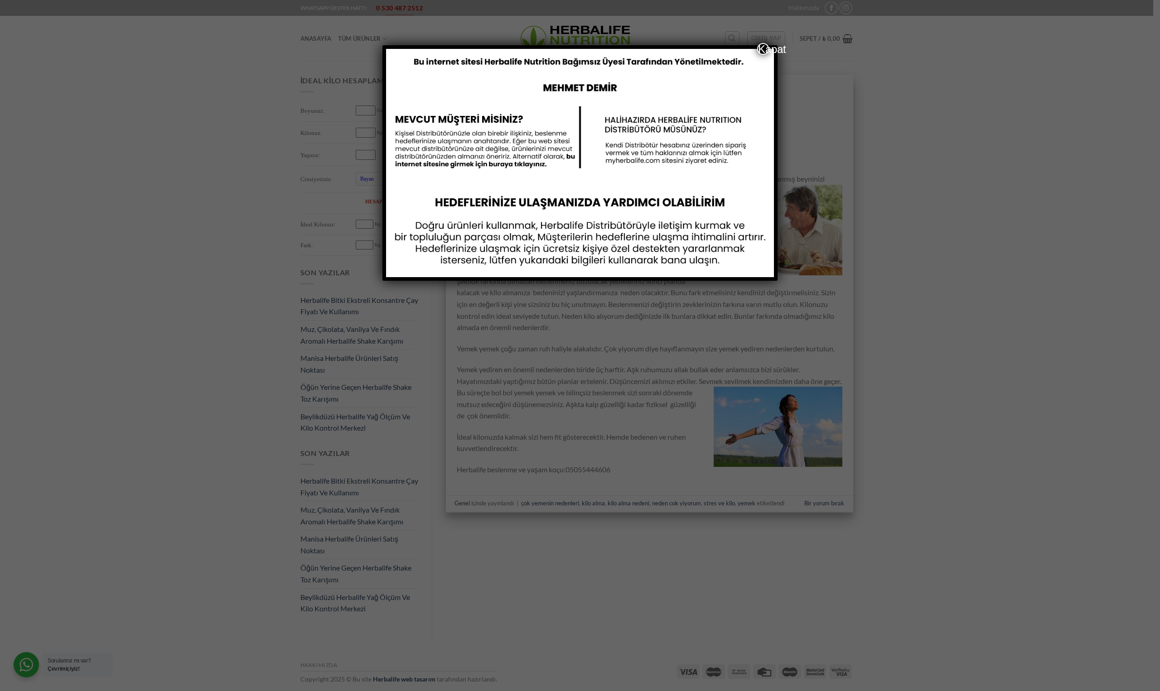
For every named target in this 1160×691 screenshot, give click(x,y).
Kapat (763, 49)
